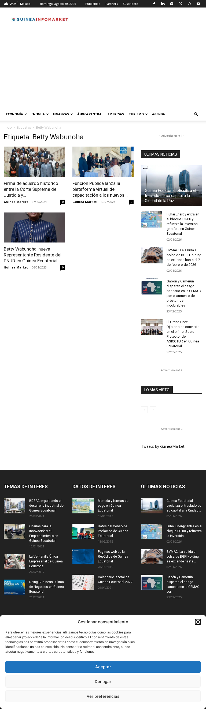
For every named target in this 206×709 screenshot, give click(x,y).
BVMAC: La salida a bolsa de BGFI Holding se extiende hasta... (183, 556)
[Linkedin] (163, 4)
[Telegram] (172, 4)
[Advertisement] (103, 67)
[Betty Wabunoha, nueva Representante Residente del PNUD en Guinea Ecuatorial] (34, 227)
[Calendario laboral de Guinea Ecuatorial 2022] (83, 582)
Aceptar (103, 666)
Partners (111, 4)
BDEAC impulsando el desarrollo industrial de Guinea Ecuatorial (46, 505)
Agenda (158, 114)
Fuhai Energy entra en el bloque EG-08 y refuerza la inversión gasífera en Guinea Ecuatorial (183, 224)
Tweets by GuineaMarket (163, 446)
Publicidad (92, 4)
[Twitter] (180, 4)
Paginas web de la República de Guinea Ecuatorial (113, 556)
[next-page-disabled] (153, 409)
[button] (198, 622)
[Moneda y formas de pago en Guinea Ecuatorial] (83, 505)
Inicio (8, 127)
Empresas (116, 114)
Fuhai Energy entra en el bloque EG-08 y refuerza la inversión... (184, 531)
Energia (38, 114)
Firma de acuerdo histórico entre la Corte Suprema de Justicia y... (31, 189)
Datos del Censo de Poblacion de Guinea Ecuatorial (113, 531)
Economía (14, 114)
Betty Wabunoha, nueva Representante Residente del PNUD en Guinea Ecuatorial (32, 254)
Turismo (136, 114)
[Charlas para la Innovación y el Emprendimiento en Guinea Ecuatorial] (14, 531)
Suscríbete (130, 4)
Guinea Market (16, 202)
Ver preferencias (103, 696)
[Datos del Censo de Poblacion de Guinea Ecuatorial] (83, 531)
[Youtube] (198, 4)
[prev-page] (144, 409)
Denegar (103, 681)
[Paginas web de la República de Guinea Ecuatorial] (83, 556)
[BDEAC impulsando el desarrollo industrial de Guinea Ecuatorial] (14, 505)
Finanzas (61, 114)
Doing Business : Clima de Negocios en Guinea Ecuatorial (46, 587)
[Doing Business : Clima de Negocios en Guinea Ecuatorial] (14, 587)
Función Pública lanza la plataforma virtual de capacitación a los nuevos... (100, 189)
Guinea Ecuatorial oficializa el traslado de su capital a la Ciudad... (184, 505)
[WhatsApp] (189, 4)
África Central (90, 114)
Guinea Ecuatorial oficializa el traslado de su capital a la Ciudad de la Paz (170, 195)
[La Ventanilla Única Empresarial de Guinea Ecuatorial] (14, 561)
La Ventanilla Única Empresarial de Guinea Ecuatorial (46, 561)
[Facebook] (154, 4)
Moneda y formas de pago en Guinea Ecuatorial (113, 505)
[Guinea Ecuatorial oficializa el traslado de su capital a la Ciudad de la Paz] (171, 185)
